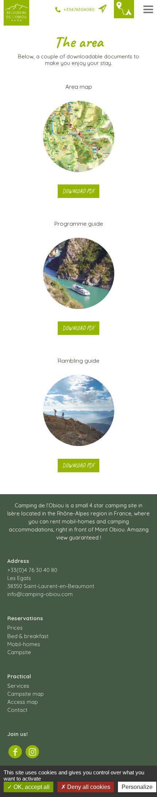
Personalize (137, 787)
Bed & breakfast (28, 636)
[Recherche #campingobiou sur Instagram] (32, 751)
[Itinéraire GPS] (102, 9)
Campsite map (25, 693)
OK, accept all (31, 787)
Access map (22, 701)
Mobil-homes (23, 644)
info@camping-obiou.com (40, 594)
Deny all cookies (88, 787)
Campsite (19, 652)
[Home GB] (16, 20)
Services (18, 685)
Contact (17, 709)
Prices (15, 627)
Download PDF (78, 191)
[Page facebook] (15, 751)
